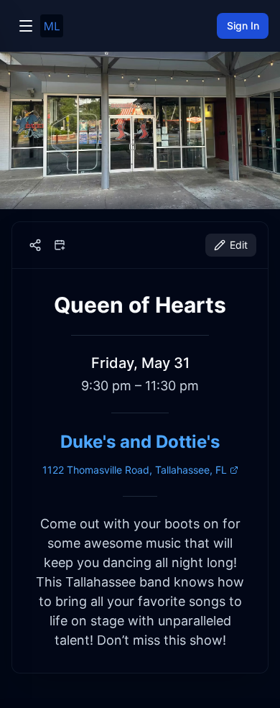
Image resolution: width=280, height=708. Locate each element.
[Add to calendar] (60, 245)
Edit (239, 245)
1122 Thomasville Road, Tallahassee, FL (134, 470)
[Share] (35, 245)
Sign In (243, 25)
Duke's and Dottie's (140, 441)
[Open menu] (25, 26)
